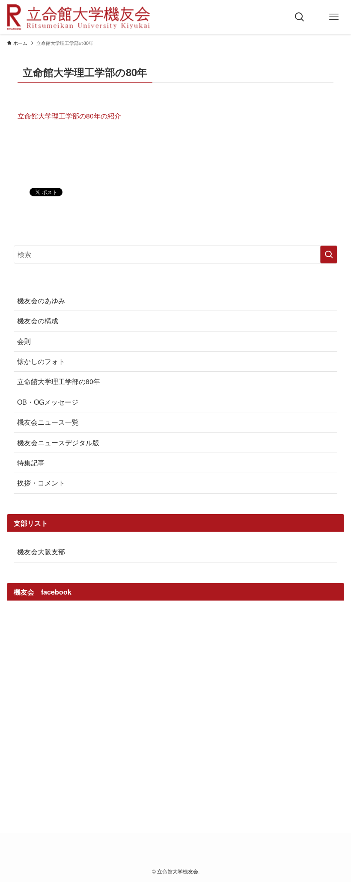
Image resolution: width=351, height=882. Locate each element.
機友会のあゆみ (41, 300)
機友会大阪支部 (41, 551)
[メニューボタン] (334, 17)
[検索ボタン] (300, 17)
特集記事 (31, 463)
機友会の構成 (37, 321)
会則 (24, 341)
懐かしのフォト (41, 361)
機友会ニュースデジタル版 (58, 442)
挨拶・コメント (41, 483)
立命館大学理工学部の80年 (58, 381)
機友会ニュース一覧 (48, 422)
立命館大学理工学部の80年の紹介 (69, 116)
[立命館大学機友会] (78, 17)
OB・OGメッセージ (47, 402)
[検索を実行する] (328, 254)
